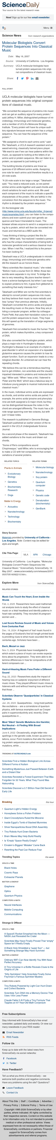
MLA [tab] (26, 554)
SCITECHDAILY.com (22, 753)
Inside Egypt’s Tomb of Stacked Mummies (25, 822)
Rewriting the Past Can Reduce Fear (23, 849)
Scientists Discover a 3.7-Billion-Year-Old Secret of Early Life (28, 789)
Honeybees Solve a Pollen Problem (22, 813)
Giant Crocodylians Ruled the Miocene (24, 817)
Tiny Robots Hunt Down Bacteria (21, 831)
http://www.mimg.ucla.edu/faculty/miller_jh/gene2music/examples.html (27, 213)
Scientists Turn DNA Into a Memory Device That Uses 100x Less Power (28, 994)
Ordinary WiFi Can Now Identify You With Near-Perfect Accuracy (28, 961)
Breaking (7, 802)
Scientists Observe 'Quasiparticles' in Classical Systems (27, 697)
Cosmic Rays (11, 872)
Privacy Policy (11, 1105)
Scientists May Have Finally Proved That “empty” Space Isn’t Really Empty (29, 942)
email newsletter (41, 17)
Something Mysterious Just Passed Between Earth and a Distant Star (28, 770)
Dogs (10, 495)
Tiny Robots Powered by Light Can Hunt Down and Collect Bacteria (28, 987)
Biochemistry (14, 521)
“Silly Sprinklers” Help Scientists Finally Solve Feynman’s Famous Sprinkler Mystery (27, 975)
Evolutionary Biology (14, 475)
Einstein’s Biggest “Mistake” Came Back (24, 845)
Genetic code (42, 495)
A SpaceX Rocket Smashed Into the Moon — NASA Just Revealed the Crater (27, 935)
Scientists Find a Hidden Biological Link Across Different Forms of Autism (26, 762)
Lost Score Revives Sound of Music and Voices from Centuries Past (28, 624)
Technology (14, 516)
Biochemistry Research (14, 488)
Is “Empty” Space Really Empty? (20, 840)
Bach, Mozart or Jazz (13, 646)
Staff (23, 1101)
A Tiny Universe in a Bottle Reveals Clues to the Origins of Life (28, 968)
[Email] (37, 78)
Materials (6, 537)
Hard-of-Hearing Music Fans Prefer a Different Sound (27, 671)
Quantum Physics (13, 895)
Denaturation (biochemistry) (43, 502)
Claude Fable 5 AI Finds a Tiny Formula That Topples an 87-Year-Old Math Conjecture (27, 1001)
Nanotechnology (16, 511)
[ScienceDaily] (20, 5)
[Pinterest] (27, 78)
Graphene (9, 886)
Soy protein (41, 477)
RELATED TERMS (39, 461)
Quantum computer (40, 483)
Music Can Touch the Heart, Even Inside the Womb (26, 598)
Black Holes (10, 867)
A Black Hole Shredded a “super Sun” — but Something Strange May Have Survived (26, 949)
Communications (13, 914)
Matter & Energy (12, 501)
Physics (40, 490)
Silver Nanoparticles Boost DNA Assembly (26, 827)
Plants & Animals (13, 468)
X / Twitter (11, 1063)
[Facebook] (17, 78)
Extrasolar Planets (13, 877)
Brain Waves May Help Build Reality (22, 836)
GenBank (40, 508)
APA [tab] (35, 554)
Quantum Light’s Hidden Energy (20, 808)
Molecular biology (45, 467)
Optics (7, 891)
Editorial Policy (28, 1105)
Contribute (33, 1101)
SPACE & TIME (8, 863)
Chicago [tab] (47, 554)
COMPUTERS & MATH (11, 900)
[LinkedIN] (32, 78)
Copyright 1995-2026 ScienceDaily (22, 1109)
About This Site (10, 1101)
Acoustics (13, 506)
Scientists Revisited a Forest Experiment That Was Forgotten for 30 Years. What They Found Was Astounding (28, 780)
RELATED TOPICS (11, 461)
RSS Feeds (12, 1037)
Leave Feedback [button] (15, 1087)
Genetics (12, 481)
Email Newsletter (15, 1032)
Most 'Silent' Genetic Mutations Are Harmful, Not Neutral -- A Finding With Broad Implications (26, 725)
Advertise (47, 1101)
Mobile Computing (13, 909)
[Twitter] (22, 78)
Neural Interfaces (13, 904)
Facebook (11, 1058)
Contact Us (12, 1092)
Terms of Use (46, 1105)
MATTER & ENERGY (10, 881)
